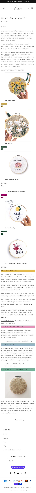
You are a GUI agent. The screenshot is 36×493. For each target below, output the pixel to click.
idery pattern (9, 355)
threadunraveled (11, 487)
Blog (4, 446)
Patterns (16, 70)
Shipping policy (23, 490)
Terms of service (14, 490)
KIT (2, 106)
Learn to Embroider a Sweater (11, 450)
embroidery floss (6, 299)
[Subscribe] (27, 461)
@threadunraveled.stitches (9, 335)
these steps (9, 330)
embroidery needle (6, 310)
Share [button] (4, 26)
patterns (6, 54)
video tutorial (9, 348)
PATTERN (4, 104)
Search (5, 434)
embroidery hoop (6, 274)
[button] (3, 8)
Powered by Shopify (19, 487)
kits (13, 54)
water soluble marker (7, 321)
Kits (23, 70)
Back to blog (19, 420)
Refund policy (29, 487)
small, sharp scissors (7, 293)
